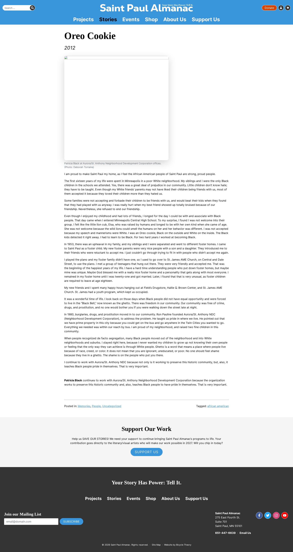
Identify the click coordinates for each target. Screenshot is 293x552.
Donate (269, 7)
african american (218, 406)
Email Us (245, 533)
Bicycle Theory (183, 545)
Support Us (206, 19)
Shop (151, 19)
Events (131, 19)
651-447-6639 (225, 533)
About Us (174, 19)
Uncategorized (111, 406)
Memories (84, 406)
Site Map (156, 545)
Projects (83, 19)
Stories (108, 19)
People (96, 406)
